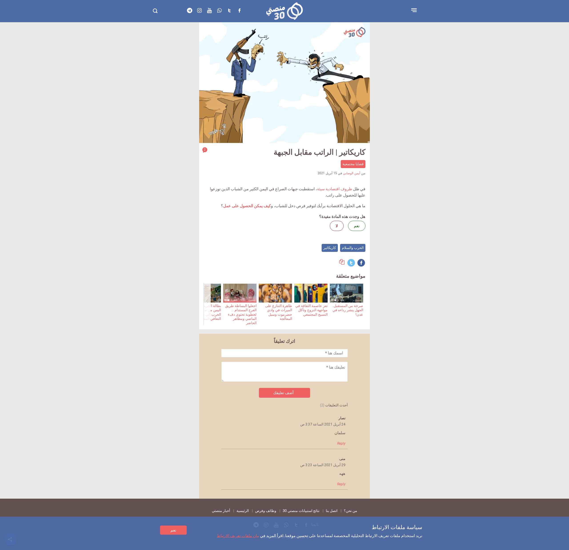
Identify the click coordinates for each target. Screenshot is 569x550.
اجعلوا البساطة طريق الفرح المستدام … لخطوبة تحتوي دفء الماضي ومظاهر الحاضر (240, 314)
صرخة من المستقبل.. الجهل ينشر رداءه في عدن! (347, 310)
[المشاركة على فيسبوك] (361, 263)
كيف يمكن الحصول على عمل (247, 205)
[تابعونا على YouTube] (209, 10)
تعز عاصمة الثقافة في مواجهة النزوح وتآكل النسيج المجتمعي (311, 310)
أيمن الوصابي (351, 173)
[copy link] (342, 263)
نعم (173, 530)
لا (337, 225)
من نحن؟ (350, 511)
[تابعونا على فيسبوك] (239, 10)
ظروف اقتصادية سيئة (334, 189)
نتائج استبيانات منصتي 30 (301, 511)
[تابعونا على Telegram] (189, 10)
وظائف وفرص (265, 511)
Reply (341, 443)
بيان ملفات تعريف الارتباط (238, 535)
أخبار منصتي (221, 511)
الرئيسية (242, 511)
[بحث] (155, 11)
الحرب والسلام (353, 248)
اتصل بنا (331, 511)
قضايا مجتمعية (353, 164)
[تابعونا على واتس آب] (219, 10)
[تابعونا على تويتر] (229, 10)
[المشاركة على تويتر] (351, 263)
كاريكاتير (329, 248)
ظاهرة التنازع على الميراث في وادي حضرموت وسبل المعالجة (278, 312)
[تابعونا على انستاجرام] (199, 10)
